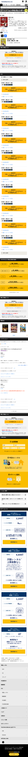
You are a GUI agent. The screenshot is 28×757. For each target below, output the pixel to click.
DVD (1, 4)
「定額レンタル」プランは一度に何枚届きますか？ (11, 503)
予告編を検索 (5, 32)
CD (4, 4)
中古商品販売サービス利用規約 (5, 659)
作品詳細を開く (5, 94)
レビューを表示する (4, 392)
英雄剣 (14, 335)
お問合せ (3, 716)
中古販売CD (13, 4)
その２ (2, 357)
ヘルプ (2, 712)
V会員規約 (6, 658)
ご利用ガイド (4, 708)
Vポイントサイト (5, 723)
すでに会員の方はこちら (19, 57)
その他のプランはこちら (9, 57)
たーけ (2, 388)
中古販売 (4, 700)
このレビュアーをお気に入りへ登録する (7, 373)
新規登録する (14, 542)
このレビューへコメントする (5, 376)
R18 (26, 4)
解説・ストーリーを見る (7, 96)
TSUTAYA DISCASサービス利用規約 (14, 658)
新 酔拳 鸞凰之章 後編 (12, 40)
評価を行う (4, 28)
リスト (23, 2)
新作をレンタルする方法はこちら (7, 64)
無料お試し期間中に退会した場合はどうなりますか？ (11, 494)
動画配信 (19, 4)
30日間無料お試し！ (13, 55)
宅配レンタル (5, 692)
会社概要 (2, 658)
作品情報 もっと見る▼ (22, 27)
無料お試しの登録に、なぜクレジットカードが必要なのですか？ (12, 499)
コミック (8, 4)
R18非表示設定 (5, 704)
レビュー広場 (4, 719)
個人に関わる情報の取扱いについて (16, 659)
